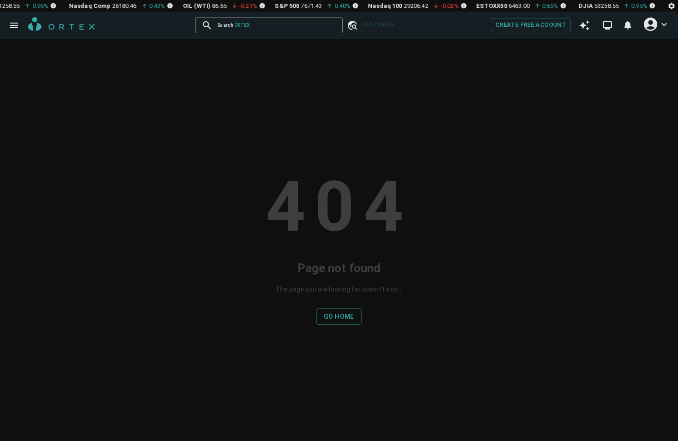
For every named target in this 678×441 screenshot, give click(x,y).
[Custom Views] (607, 25)
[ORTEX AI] (584, 25)
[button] (352, 25)
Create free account (530, 24)
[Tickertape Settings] (671, 6)
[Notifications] (627, 25)
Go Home (339, 316)
